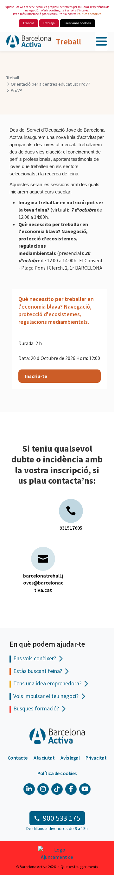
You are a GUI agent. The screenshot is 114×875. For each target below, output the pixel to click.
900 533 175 (61, 818)
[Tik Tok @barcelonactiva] (57, 789)
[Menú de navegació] (101, 41)
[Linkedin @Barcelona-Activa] (29, 789)
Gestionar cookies (78, 23)
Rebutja (49, 23)
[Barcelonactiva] (28, 41)
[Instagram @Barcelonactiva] (43, 789)
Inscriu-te (36, 376)
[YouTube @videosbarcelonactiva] (85, 789)
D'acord (28, 23)
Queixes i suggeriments (79, 866)
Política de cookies (89, 14)
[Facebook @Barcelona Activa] (71, 789)
